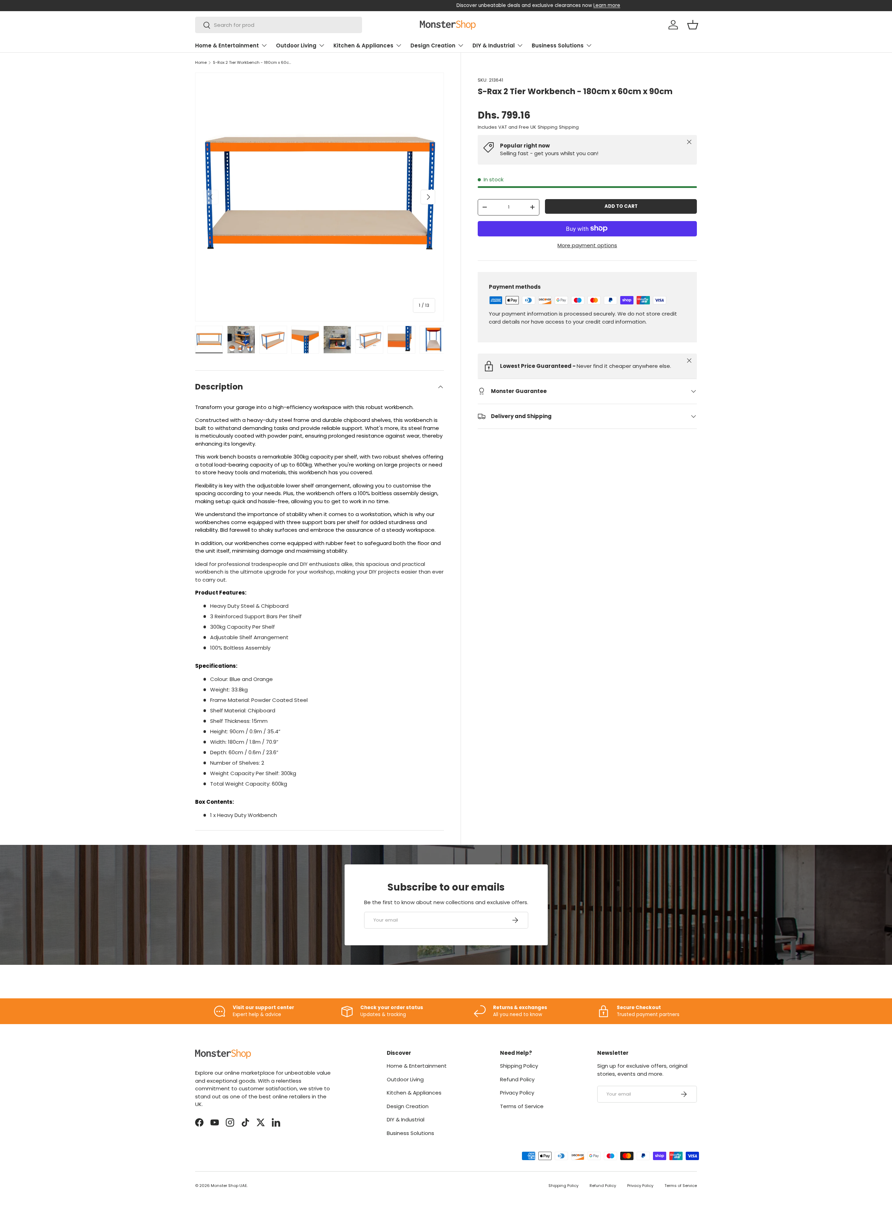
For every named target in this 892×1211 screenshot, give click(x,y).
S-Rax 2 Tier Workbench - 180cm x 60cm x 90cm (252, 63)
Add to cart (621, 206)
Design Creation (432, 45)
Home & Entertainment (227, 45)
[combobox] (278, 25)
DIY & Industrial (493, 45)
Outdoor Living (296, 45)
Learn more (514, 5)
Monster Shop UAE (229, 1185)
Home (201, 63)
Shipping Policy (519, 1065)
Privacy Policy (517, 1092)
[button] (692, 24)
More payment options (587, 245)
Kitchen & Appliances (363, 45)
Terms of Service (522, 1106)
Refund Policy (517, 1079)
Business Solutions (558, 45)
